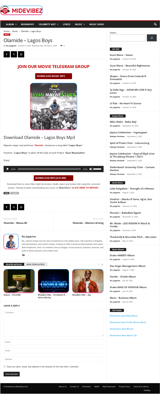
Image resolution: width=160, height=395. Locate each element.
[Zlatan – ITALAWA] (19, 281)
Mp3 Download (109, 386)
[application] (54, 169)
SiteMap (147, 390)
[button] (155, 24)
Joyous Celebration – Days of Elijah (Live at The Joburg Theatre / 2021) (132, 155)
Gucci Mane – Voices (121, 54)
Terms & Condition (141, 386)
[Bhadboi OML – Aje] (88, 281)
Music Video (96, 24)
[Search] (152, 37)
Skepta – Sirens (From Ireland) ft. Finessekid (128, 78)
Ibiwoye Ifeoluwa (117, 136)
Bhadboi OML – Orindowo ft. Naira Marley (52, 296)
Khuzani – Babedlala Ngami (125, 212)
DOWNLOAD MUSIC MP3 (51, 76)
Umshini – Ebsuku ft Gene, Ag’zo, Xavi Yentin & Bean (131, 201)
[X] (14, 54)
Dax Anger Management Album (127, 265)
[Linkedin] (23, 255)
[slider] (97, 169)
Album (10, 24)
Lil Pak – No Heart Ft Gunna (125, 103)
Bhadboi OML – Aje (81, 294)
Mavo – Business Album (123, 297)
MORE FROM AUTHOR (35, 264)
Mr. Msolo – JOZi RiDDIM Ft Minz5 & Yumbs (130, 225)
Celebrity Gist (47, 24)
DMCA (96, 386)
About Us (62, 386)
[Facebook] (7, 54)
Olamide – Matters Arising (88, 222)
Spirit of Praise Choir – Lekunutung (129, 143)
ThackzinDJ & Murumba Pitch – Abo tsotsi (133, 236)
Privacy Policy (124, 386)
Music (78, 24)
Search (113, 33)
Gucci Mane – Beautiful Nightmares (130, 65)
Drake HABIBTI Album (122, 255)
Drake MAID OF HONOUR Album (128, 287)
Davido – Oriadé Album (123, 276)
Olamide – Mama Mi (15, 222)
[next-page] (102, 264)
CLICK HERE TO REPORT (85, 187)
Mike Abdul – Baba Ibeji (123, 121)
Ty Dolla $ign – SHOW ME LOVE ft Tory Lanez (131, 91)
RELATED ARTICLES (14, 264)
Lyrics (66, 24)
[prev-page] (98, 264)
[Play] (7, 169)
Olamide (39, 145)
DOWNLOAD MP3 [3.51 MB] (50, 178)
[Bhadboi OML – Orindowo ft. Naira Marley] (53, 281)
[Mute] (90, 169)
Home (6, 31)
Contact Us (74, 386)
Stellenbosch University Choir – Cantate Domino (132, 169)
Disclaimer (86, 386)
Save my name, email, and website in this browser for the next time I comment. (43, 367)
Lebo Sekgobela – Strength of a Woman (132, 188)
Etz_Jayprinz (11, 45)
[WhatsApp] (21, 54)
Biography (27, 24)
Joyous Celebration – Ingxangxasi (128, 132)
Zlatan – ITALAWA (12, 294)
